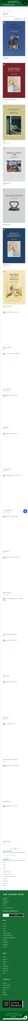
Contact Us (5, 970)
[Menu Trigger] (25, 3)
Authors (5, 961)
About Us (5, 959)
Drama (4, 865)
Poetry (4, 862)
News (4, 964)
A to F (7, 11)
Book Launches (6, 985)
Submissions (6, 966)
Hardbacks (5, 883)
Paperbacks (6, 881)
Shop (4, 973)
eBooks (5, 885)
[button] (4, 22)
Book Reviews (6, 987)
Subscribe (5, 968)
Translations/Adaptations (9, 876)
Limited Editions (7, 872)
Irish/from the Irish (7, 874)
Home (4, 11)
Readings (5, 994)
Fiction (4, 869)
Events (4, 990)
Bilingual (5, 878)
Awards (4, 983)
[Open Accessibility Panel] (25, 511)
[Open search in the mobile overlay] (14, 855)
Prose (4, 867)
